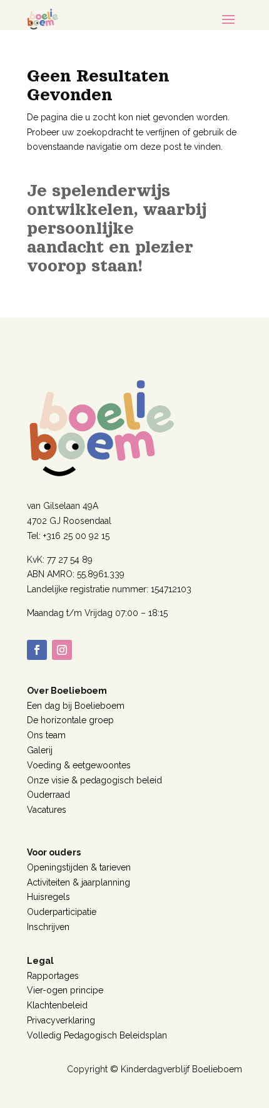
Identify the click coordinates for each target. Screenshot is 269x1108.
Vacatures (46, 810)
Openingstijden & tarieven (79, 867)
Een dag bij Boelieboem (75, 706)
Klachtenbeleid (57, 1005)
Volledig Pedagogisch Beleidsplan (97, 1035)
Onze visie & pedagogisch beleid (94, 780)
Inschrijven (48, 927)
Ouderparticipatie (61, 912)
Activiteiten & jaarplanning (78, 882)
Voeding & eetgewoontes (79, 765)
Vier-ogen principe (65, 990)
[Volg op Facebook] (37, 650)
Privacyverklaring (61, 1020)
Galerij (40, 750)
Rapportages (53, 976)
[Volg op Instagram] (62, 650)
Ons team (46, 735)
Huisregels (48, 897)
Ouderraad (48, 795)
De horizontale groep (70, 720)
